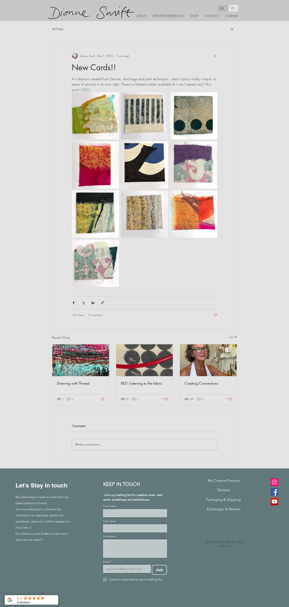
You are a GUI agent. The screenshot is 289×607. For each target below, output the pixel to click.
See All (233, 337)
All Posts (57, 29)
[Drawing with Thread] (80, 360)
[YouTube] (274, 501)
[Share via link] (102, 303)
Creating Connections (201, 383)
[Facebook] (274, 492)
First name (109, 506)
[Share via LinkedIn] (93, 303)
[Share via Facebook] (73, 303)
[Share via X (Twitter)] (83, 303)
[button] (232, 28)
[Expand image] (95, 115)
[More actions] (215, 55)
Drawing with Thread (73, 383)
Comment (109, 536)
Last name (109, 521)
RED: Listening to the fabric (141, 383)
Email (107, 561)
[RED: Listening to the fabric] (144, 360)
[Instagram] (274, 482)
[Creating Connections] (208, 360)
